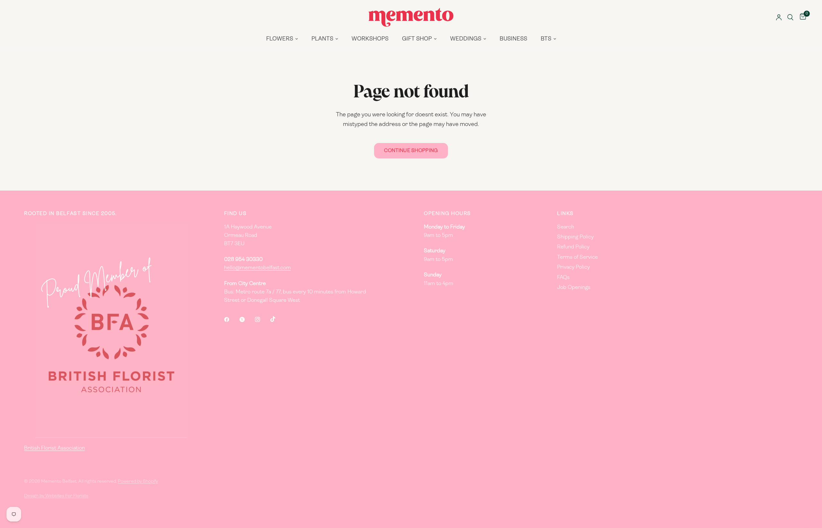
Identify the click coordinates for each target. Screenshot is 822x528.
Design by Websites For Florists (56, 496)
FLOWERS (279, 39)
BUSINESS (513, 39)
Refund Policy (573, 247)
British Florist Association (54, 448)
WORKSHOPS (370, 39)
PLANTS (322, 39)
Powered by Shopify (138, 481)
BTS (546, 39)
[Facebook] (231, 319)
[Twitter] (247, 319)
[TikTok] (277, 319)
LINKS (565, 213)
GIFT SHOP (417, 39)
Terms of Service (577, 257)
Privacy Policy (573, 267)
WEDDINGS (465, 39)
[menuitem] (282, 39)
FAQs (563, 277)
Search (565, 227)
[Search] (790, 17)
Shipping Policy (575, 237)
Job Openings (573, 287)
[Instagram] (262, 319)
